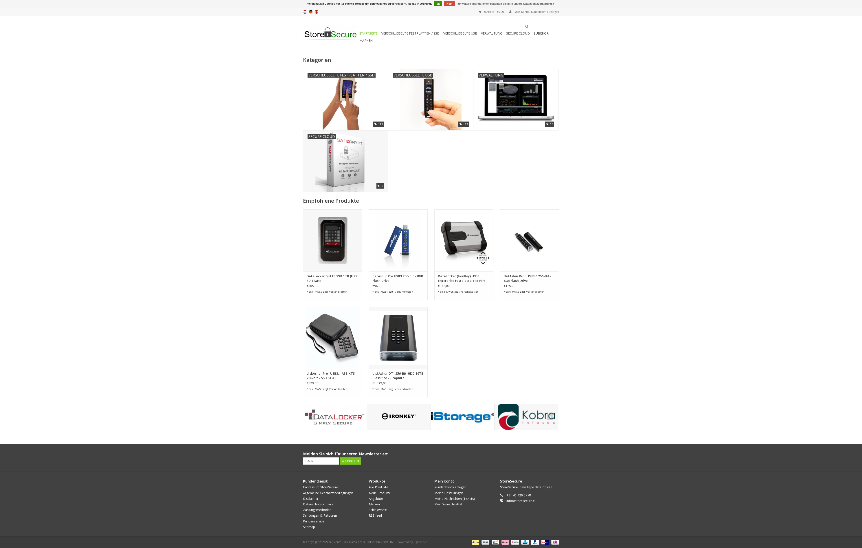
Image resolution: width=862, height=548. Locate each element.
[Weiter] (550, 417)
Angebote (376, 498)
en (316, 12)
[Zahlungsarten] (475, 542)
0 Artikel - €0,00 (494, 12)
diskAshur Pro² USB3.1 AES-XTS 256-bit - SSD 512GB (331, 375)
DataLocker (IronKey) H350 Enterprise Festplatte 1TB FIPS (461, 278)
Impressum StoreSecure (320, 487)
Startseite (368, 33)
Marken (366, 40)
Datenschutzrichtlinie (318, 504)
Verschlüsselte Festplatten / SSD (410, 33)
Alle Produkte (378, 487)
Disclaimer (310, 498)
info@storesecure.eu (521, 501)
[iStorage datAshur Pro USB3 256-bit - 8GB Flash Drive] (398, 240)
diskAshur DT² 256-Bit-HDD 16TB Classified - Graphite (397, 375)
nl (305, 12)
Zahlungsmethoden (317, 510)
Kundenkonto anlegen (450, 487)
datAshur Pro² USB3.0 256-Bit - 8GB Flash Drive (528, 278)
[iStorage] (462, 417)
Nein (449, 3)
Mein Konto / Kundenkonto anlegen (536, 12)
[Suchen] (525, 26)
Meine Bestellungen (448, 493)
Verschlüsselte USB (460, 33)
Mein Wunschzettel (448, 504)
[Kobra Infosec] (526, 417)
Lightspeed (420, 542)
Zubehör (541, 33)
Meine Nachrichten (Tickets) (454, 498)
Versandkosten (338, 291)
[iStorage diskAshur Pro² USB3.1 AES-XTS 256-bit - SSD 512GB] (332, 337)
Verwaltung (491, 33)
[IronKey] (399, 417)
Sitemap (309, 527)
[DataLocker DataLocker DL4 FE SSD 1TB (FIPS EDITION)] (332, 240)
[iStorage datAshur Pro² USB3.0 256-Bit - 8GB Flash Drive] (529, 240)
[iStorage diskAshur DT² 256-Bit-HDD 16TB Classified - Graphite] (398, 337)
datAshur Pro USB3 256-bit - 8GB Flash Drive (397, 278)
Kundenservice (313, 521)
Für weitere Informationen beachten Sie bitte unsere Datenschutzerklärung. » (506, 3)
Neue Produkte (380, 493)
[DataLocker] (335, 417)
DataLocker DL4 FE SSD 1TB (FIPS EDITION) (332, 278)
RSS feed (375, 515)
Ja (438, 3)
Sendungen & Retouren (320, 515)
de (310, 12)
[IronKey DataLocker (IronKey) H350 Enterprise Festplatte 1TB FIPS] (463, 240)
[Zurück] (312, 417)
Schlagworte (378, 510)
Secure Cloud (518, 33)
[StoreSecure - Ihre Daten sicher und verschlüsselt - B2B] (330, 33)
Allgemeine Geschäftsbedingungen (328, 493)
